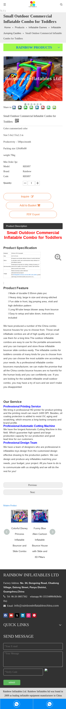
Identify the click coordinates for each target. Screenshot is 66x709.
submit (12, 682)
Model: (6, 166)
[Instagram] (28, 615)
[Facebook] (5, 615)
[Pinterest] (34, 615)
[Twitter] (17, 615)
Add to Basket (28, 205)
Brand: (6, 171)
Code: (6, 176)
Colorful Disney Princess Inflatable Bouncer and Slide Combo (19, 540)
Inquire (25, 196)
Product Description (16, 226)
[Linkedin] (23, 615)
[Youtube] (11, 615)
